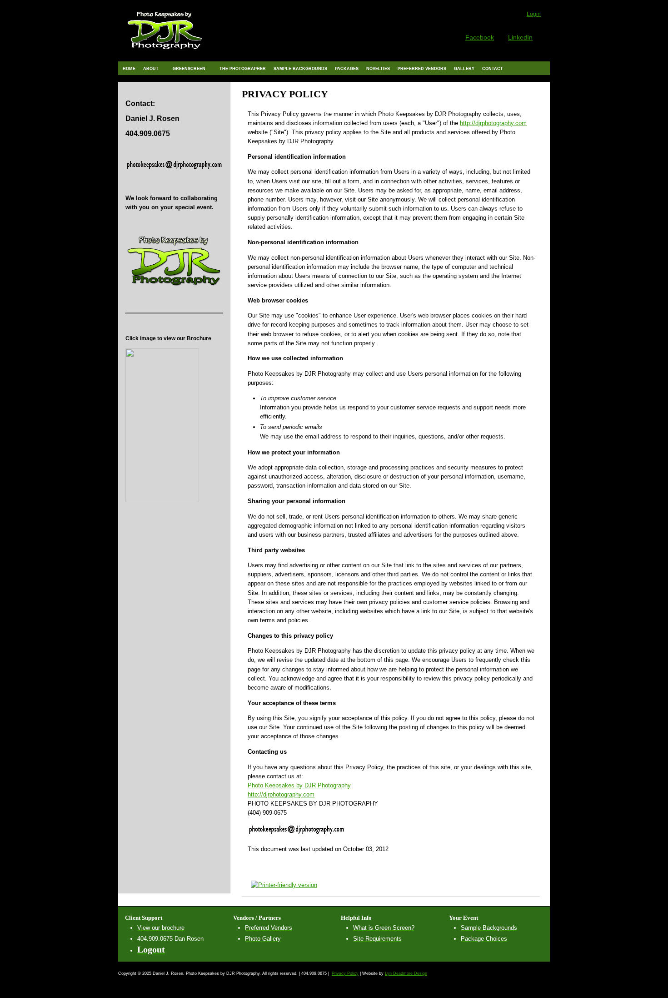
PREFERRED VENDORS (422, 68)
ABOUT (149, 68)
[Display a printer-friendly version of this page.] (279, 884)
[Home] (165, 51)
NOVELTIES (378, 68)
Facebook (479, 37)
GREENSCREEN (186, 68)
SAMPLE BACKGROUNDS (300, 68)
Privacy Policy (345, 973)
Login (534, 14)
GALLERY (464, 68)
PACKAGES (347, 68)
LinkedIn (520, 37)
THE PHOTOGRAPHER (242, 68)
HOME (129, 68)
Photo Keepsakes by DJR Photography (299, 785)
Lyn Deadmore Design (406, 973)
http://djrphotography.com (493, 123)
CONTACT (492, 68)
